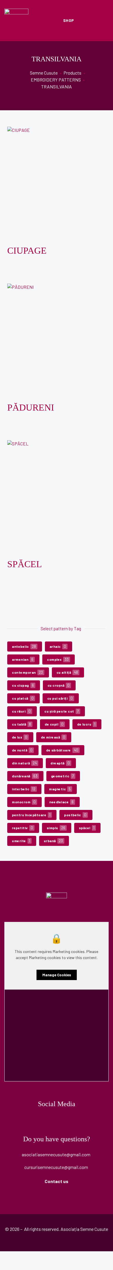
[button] (65, 20)
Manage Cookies (56, 975)
